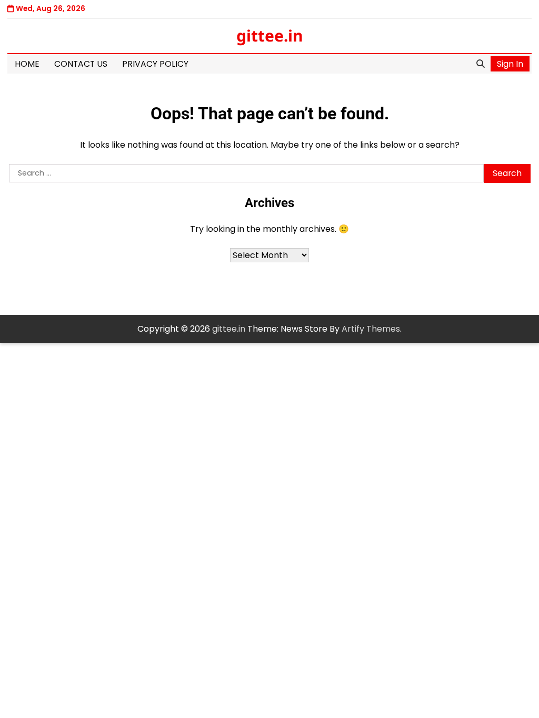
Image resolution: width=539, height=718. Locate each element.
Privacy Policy (155, 64)
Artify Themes (371, 329)
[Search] (480, 64)
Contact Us (80, 64)
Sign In (510, 64)
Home (27, 64)
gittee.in (269, 35)
